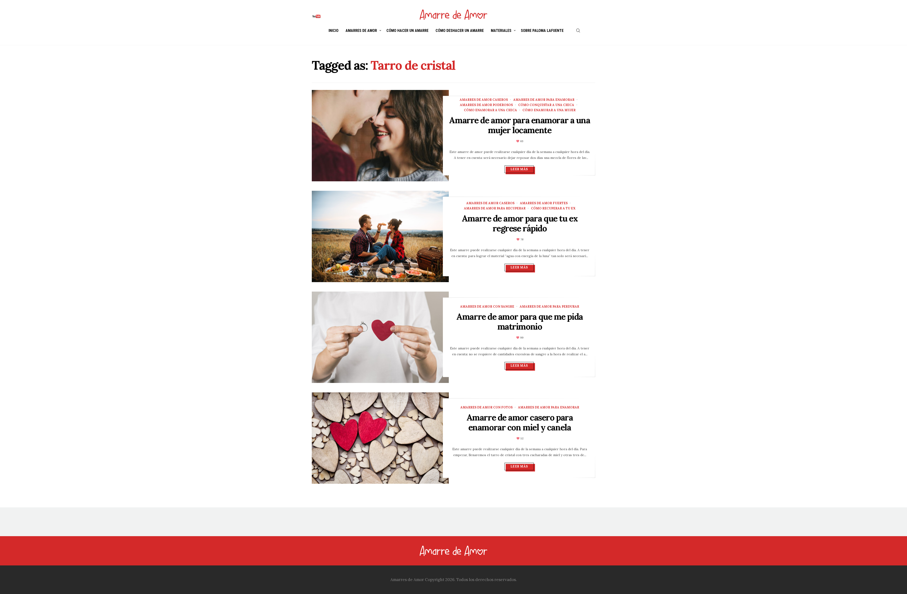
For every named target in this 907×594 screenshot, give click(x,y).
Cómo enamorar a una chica (490, 110)
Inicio (333, 30)
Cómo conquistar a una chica (546, 105)
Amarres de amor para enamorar (543, 100)
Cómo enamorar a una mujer (549, 110)
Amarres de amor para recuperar (495, 208)
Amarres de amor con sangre (487, 307)
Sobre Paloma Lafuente (542, 30)
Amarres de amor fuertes (544, 203)
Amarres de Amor (361, 30)
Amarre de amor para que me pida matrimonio (519, 321)
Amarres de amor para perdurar (549, 307)
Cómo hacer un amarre (407, 30)
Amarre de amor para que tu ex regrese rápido (520, 223)
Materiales (501, 30)
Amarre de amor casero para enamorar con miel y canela (519, 422)
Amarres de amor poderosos (486, 105)
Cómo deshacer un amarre (460, 30)
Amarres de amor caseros (484, 100)
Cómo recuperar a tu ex (553, 208)
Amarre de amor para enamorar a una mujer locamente (519, 125)
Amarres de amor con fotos (486, 407)
